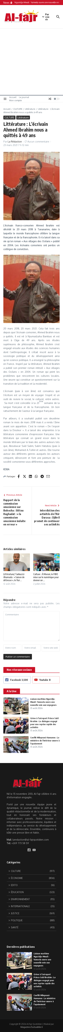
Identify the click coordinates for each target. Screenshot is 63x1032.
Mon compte (15, 100)
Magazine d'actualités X (31, 1027)
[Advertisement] (31, 61)
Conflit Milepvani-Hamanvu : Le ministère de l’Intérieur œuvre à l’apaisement (45, 740)
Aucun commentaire (38, 141)
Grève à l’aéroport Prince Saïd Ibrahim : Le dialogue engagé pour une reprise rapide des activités (45, 980)
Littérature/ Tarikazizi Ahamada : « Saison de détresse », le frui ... (14, 577)
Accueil (12, 97)
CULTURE (17, 109)
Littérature (30, 109)
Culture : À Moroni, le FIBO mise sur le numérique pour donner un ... (46, 577)
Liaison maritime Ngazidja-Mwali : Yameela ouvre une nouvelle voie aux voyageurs (43, 702)
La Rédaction (15, 141)
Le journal (24, 97)
